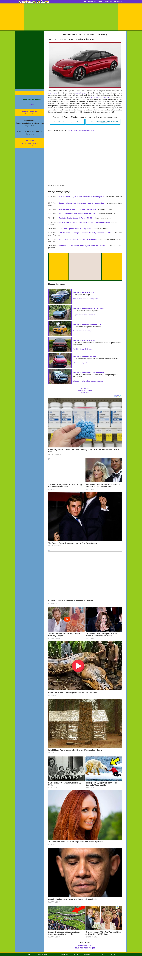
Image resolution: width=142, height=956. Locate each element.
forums (76, 954)
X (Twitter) (30, 105)
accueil (113, 954)
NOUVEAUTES (92, 2)
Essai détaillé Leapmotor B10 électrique (88, 308)
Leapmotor (77, 315)
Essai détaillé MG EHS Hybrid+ (84, 356)
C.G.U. (30, 954)
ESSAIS (100, 2)
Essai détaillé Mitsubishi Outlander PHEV (88, 372)
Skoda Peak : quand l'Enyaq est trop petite (75, 228)
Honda (69, 130)
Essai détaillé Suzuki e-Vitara (84, 340)
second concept (81, 93)
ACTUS (84, 2)
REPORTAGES (108, 2)
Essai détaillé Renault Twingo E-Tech (87, 324)
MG (74, 363)
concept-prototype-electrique (83, 130)
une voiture (52, 93)
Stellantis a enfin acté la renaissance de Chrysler (78, 239)
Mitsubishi (76, 381)
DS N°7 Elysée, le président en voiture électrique (77, 209)
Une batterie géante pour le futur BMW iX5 (75, 218)
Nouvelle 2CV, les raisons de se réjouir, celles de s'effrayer (82, 245)
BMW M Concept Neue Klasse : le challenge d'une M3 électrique (84, 222)
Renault (75, 331)
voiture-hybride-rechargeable (87, 299)
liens (103, 954)
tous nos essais (84, 945)
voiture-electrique (88, 315)
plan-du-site (64, 954)
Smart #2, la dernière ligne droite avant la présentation (81, 203)
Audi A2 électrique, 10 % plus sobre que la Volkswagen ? (81, 197)
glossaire (87, 954)
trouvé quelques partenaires (101, 97)
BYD (74, 299)
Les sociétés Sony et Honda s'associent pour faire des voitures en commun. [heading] (85, 117)
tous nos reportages (85, 947)
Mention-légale (42, 954)
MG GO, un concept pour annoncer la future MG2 (77, 214)
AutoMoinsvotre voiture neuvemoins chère (30, 143)
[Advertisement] (71, 16)
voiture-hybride (82, 363)
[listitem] (67, 122)
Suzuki (75, 349)
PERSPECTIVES (118, 2)
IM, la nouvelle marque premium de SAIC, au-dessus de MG (85, 233)
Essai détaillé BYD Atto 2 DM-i (84, 292)
